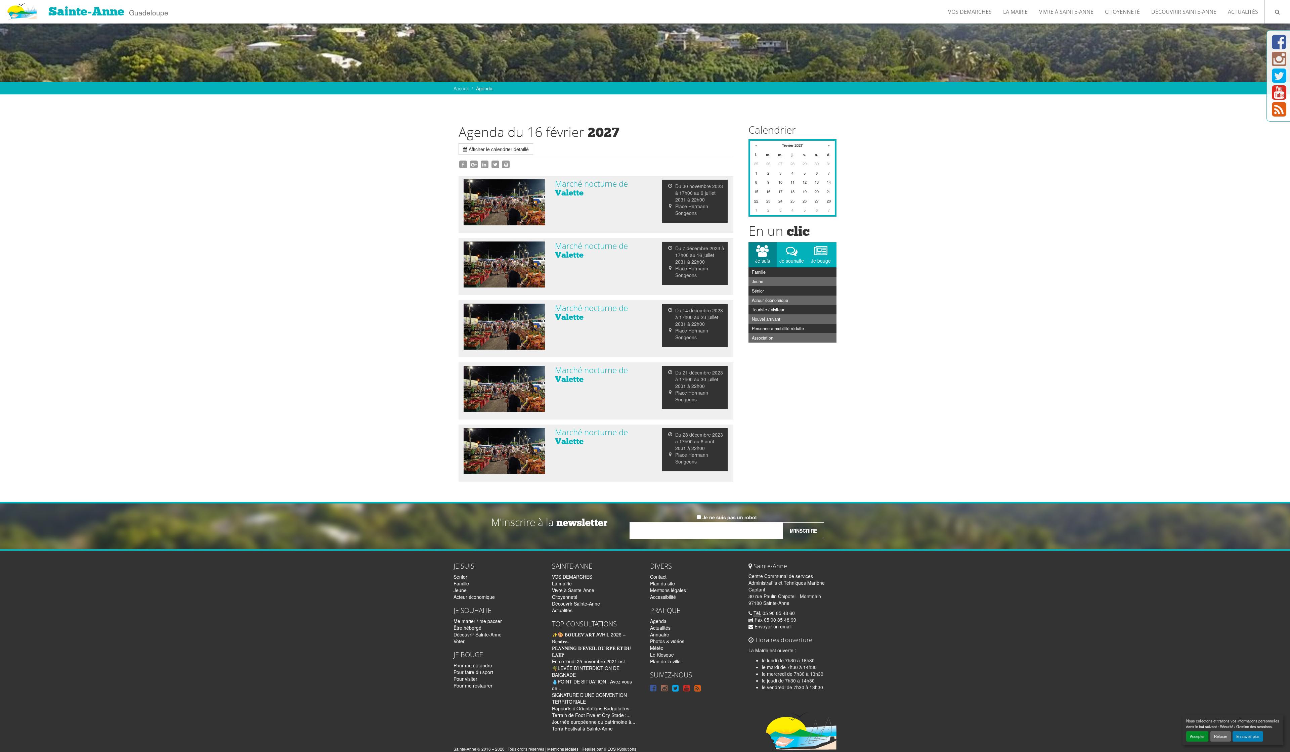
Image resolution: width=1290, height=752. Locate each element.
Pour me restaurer (473, 685)
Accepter (1197, 736)
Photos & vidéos (667, 641)
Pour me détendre (473, 665)
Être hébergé (467, 627)
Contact (658, 576)
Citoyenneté (1122, 11)
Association (762, 338)
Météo (656, 648)
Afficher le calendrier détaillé (498, 149)
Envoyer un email (772, 626)
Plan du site (662, 583)
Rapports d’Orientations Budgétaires (590, 708)
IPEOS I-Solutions (620, 749)
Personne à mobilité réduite (778, 328)
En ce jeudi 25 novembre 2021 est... (590, 661)
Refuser (1220, 736)
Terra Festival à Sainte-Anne (582, 728)
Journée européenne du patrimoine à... (593, 721)
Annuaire (659, 634)
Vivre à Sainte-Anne (1066, 11)
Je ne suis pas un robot (729, 517)
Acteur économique (770, 300)
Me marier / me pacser (478, 621)
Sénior (758, 291)
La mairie (1015, 11)
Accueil (461, 88)
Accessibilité (663, 596)
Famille (759, 272)
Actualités (1243, 11)
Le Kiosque (662, 654)
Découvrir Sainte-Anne (1183, 11)
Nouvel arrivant (766, 319)
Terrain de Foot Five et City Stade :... (591, 715)
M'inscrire (803, 530)
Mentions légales (668, 590)
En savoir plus (1247, 736)
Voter (459, 641)
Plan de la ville (665, 661)
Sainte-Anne (86, 11)
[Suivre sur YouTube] (1279, 96)
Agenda (658, 621)
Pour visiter (465, 678)
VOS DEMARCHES (970, 11)
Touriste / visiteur (768, 310)
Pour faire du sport (473, 672)
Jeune (757, 281)
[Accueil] (21, 8)
